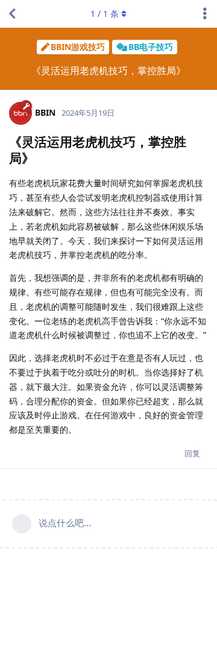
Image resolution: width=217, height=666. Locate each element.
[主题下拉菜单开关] (205, 14)
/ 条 (104, 13)
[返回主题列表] (12, 14)
